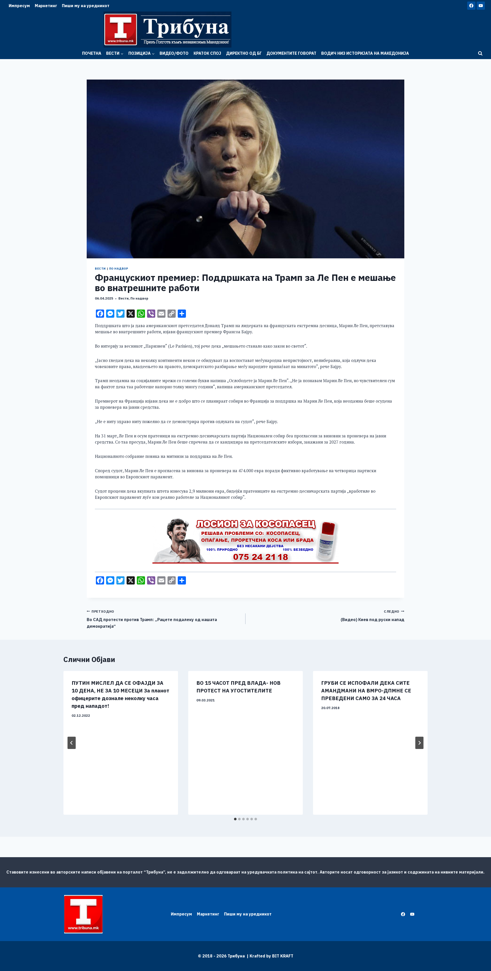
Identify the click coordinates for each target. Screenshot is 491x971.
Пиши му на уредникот (85, 5)
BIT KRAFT (282, 955)
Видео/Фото (174, 53)
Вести (100, 268)
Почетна (91, 53)
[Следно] (419, 743)
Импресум (19, 5)
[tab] (235, 819)
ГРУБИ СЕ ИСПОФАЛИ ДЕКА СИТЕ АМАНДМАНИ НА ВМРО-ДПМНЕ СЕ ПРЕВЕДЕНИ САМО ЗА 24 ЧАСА (366, 690)
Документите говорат (291, 53)
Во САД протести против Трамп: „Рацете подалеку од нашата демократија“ (152, 619)
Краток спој (207, 53)
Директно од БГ (244, 53)
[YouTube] (481, 6)
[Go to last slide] (72, 743)
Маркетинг (46, 5)
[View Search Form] (480, 53)
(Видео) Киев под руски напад (372, 615)
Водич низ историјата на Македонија (365, 53)
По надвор (118, 268)
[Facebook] (471, 6)
